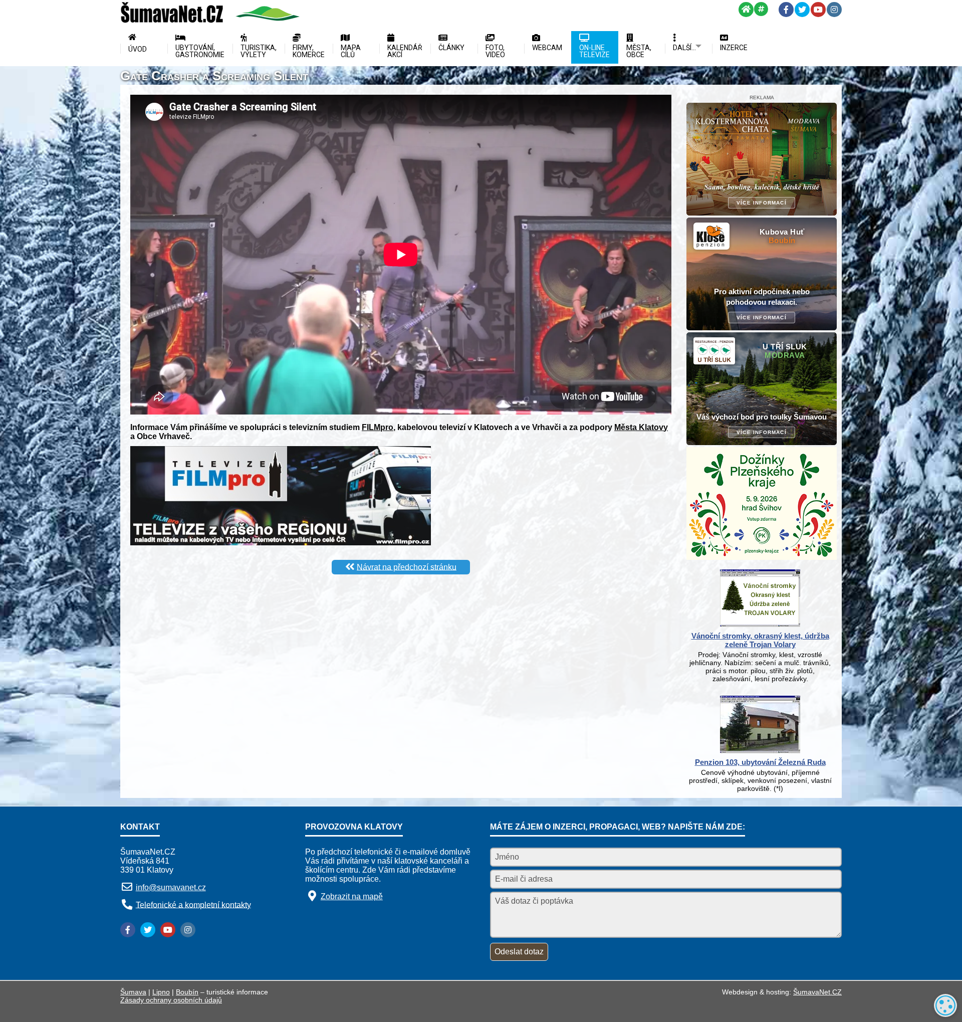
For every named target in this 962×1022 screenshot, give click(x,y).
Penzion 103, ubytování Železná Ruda (760, 762)
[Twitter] (802, 9)
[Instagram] (834, 9)
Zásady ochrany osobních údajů (171, 1000)
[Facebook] (786, 9)
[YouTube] (818, 9)
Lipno (161, 992)
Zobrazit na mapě (352, 896)
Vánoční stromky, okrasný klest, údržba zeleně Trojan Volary (760, 640)
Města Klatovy (641, 427)
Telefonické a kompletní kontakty (193, 904)
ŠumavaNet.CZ (817, 992)
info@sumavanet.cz (171, 887)
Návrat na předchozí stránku (406, 566)
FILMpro (377, 427)
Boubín (187, 992)
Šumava (133, 992)
